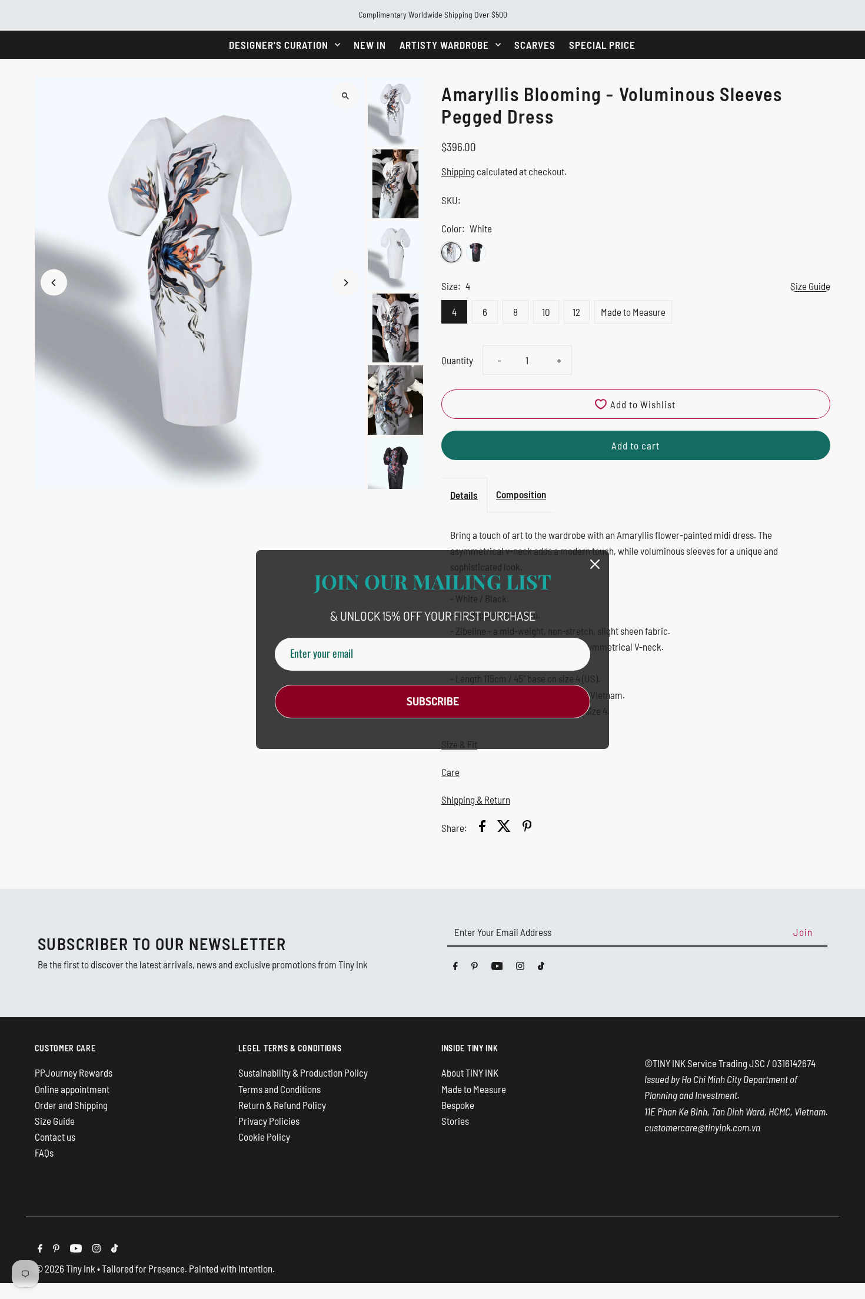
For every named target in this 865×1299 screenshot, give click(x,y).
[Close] (595, 564)
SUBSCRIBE (433, 701)
